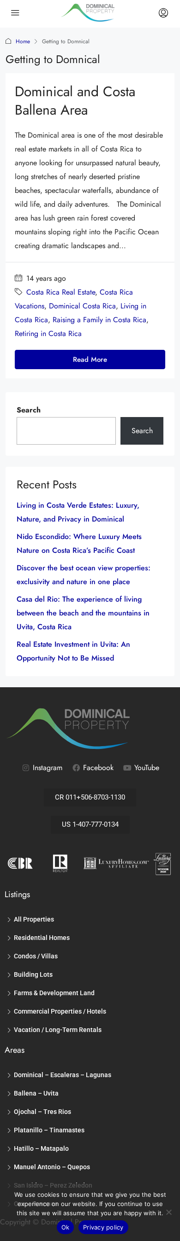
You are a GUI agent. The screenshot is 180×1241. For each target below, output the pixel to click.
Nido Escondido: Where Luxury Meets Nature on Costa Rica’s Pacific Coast (79, 543)
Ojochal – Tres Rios (42, 1111)
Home (23, 41)
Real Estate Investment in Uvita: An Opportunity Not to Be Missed (73, 651)
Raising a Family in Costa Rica (99, 319)
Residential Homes (42, 937)
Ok (65, 1227)
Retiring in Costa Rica (48, 333)
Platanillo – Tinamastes (49, 1130)
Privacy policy (103, 1227)
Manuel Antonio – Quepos (52, 1167)
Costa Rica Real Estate (60, 292)
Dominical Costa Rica (82, 306)
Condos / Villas (36, 956)
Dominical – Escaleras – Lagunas (62, 1075)
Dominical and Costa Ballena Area (75, 100)
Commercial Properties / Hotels (60, 1011)
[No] (168, 1212)
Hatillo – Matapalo (41, 1148)
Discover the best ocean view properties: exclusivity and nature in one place (83, 575)
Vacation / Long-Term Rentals (58, 1029)
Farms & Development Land (54, 993)
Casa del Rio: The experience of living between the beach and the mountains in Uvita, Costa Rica (83, 613)
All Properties (34, 919)
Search (29, 410)
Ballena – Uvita (36, 1093)
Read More (90, 359)
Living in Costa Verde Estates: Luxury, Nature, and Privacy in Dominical (78, 512)
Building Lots (33, 974)
